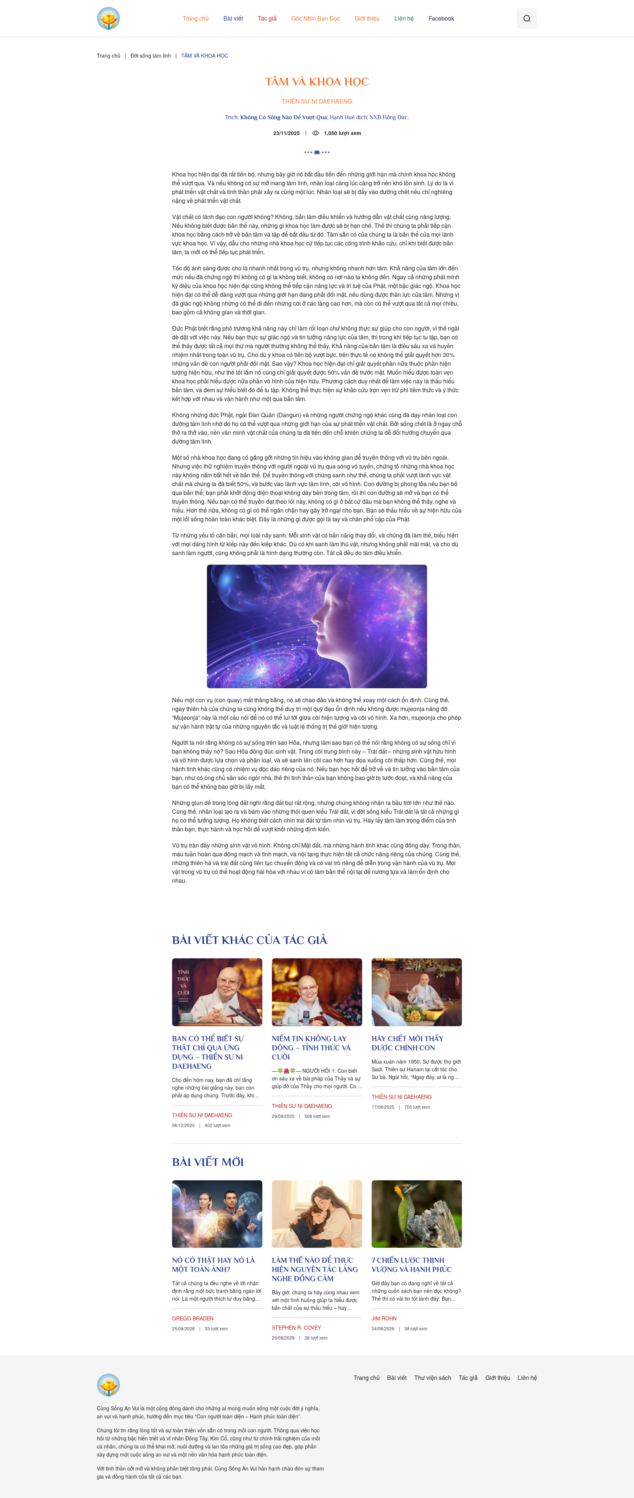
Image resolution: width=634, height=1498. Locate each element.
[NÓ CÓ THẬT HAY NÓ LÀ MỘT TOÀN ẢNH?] (217, 1214)
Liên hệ (404, 18)
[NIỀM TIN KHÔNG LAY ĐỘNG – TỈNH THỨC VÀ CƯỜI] (317, 992)
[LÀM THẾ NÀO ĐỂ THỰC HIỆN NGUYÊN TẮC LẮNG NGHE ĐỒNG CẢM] (317, 1214)
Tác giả (267, 18)
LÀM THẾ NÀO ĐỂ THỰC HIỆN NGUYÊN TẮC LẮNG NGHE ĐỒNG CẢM (315, 1269)
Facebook (441, 18)
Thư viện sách (432, 1377)
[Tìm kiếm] (527, 18)
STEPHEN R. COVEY (296, 1327)
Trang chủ (196, 18)
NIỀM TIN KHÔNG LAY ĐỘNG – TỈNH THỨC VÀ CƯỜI (311, 1048)
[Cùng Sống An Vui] (108, 1385)
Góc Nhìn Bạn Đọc (315, 18)
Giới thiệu (367, 18)
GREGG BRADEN (193, 1318)
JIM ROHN (384, 1318)
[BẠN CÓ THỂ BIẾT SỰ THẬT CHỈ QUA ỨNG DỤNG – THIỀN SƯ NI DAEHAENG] (217, 992)
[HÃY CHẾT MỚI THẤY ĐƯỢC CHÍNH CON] (417, 992)
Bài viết (233, 18)
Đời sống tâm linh (151, 55)
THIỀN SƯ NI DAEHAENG (317, 101)
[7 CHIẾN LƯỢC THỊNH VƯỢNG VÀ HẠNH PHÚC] (417, 1214)
